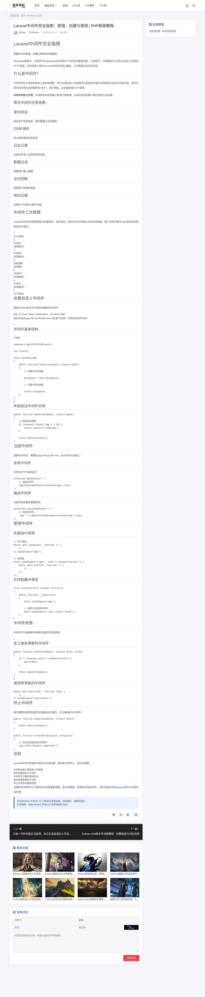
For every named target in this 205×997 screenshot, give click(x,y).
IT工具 (103, 5)
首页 (37, 5)
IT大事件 (90, 5)
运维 (65, 5)
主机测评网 (154, 31)
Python (31, 15)
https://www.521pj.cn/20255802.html (47, 804)
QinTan (22, 32)
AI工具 (76, 5)
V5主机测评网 (169, 31)
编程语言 (49, 5)
